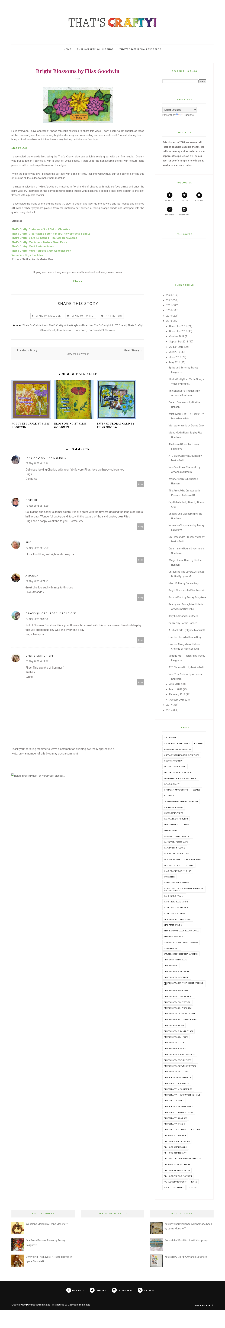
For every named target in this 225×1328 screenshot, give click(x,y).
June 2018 (175, 357)
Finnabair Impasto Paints (176, 790)
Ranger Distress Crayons (176, 902)
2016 (169, 710)
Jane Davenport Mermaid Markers (181, 801)
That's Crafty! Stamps (174, 1043)
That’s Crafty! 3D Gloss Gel (176, 1083)
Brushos (198, 743)
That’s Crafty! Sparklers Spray (178, 1112)
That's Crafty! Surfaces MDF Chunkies (94, 330)
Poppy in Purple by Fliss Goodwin (30, 425)
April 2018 (175, 684)
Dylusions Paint (171, 784)
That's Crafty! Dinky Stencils (177, 1008)
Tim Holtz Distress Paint (175, 1153)
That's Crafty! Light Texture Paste (180, 1014)
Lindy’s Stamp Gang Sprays (176, 825)
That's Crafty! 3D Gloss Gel (176, 971)
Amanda (31, 575)
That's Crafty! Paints (174, 1025)
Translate (188, 115)
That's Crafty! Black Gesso (176, 990)
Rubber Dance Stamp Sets (176, 907)
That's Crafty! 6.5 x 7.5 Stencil (110, 325)
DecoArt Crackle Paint (175, 767)
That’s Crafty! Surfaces (175, 1130)
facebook (169, 201)
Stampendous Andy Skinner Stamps (181, 942)
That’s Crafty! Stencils (174, 1124)
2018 (169, 320)
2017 (169, 704)
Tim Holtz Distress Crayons (176, 1141)
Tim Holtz (195, 1130)
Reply (140, 484)
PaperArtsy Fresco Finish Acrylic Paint (182, 859)
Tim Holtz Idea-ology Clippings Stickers (182, 1159)
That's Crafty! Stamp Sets (176, 1037)
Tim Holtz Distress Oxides (175, 1147)
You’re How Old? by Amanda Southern (186, 1256)
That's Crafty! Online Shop (95, 49)
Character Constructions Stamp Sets (181, 755)
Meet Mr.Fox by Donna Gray (184, 583)
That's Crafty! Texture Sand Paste (180, 1066)
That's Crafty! (171, 965)
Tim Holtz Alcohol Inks (175, 1135)
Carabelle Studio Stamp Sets (177, 749)
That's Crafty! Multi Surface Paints (180, 1019)
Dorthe (31, 500)
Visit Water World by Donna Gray (186, 425)
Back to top (203, 1305)
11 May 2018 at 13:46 (37, 463)
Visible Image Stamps (174, 1188)
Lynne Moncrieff (39, 655)
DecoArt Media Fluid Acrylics (178, 772)
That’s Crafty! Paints (174, 1101)
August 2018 (176, 346)
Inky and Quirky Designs (45, 457)
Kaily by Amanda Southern (183, 616)
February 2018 (177, 694)
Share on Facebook (48, 316)
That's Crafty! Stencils (174, 1048)
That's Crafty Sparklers (175, 960)
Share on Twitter (83, 316)
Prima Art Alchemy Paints (176, 883)
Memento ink (170, 830)
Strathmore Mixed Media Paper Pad (181, 954)
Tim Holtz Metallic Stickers (177, 1170)
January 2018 (177, 699)
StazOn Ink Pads (171, 948)
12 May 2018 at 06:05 (37, 619)
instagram (184, 215)
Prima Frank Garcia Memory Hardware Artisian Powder (183, 889)
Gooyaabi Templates (79, 1304)
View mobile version (77, 353)
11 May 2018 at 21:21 (37, 581)
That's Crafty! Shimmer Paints (178, 1031)
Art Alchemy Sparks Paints (176, 743)
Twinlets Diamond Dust (175, 1182)
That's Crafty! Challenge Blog (140, 49)
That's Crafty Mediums (35, 325)
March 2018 (175, 689)
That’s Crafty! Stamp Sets (175, 1118)
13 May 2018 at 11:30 (37, 661)
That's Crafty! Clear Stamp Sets (178, 996)
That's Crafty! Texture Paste (177, 1060)
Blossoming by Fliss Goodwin (70, 425)
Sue (28, 542)
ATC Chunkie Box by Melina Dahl (186, 667)
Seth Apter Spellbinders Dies (177, 919)
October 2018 (176, 336)
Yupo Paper (193, 1188)
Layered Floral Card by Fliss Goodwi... (115, 425)
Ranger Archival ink (174, 896)
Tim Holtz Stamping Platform (178, 1176)
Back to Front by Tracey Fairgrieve (187, 597)
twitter (184, 201)
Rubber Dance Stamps (174, 913)
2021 (169, 305)
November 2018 (178, 331)
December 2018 (178, 326)
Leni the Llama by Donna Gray (185, 637)
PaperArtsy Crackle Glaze (176, 854)
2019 (169, 315)
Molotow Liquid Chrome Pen (177, 836)
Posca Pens (169, 877)
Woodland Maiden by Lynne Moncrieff (47, 1224)
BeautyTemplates (40, 1304)
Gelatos (196, 790)
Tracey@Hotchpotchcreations (51, 613)
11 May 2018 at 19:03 (37, 548)
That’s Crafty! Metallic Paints (178, 1089)
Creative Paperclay (173, 761)
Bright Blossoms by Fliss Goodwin (187, 590)
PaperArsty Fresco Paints (176, 842)
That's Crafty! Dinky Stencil (177, 1002)
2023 (169, 295)
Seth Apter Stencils (173, 925)
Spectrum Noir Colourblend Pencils (181, 931)
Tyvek (194, 1182)
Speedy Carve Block (173, 936)
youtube (199, 201)
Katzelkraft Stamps (173, 813)
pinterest (169, 215)
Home (67, 49)
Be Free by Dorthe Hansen (183, 623)
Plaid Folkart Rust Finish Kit (177, 871)
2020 (169, 310)
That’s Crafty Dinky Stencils (177, 1077)
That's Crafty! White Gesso (176, 1072)
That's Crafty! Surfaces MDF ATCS (179, 1054)
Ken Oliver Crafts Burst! (176, 819)
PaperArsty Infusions (174, 848)
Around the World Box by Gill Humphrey (186, 1240)
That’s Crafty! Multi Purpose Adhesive (182, 1095)
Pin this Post (114, 316)
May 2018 (174, 362)
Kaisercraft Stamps (173, 807)
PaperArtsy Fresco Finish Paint (179, 865)
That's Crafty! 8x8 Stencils (176, 977)
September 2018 (178, 341)
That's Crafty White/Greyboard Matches (71, 325)
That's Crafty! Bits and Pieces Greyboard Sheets (183, 984)
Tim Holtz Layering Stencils (177, 1164)
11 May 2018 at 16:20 (37, 505)
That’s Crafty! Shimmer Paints (178, 1106)
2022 (169, 300)
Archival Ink (170, 738)
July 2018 (174, 352)
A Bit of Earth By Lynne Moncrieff (187, 630)
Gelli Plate (169, 796)
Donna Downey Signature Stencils (180, 778)
